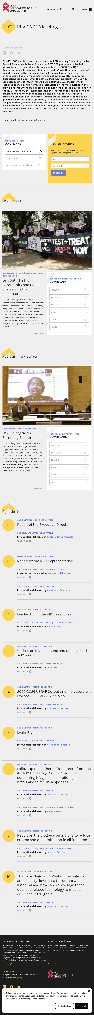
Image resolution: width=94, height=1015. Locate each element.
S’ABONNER (58, 173)
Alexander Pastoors (58, 590)
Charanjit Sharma (57, 708)
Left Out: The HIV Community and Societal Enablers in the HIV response (23, 287)
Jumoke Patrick (56, 852)
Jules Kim (52, 667)
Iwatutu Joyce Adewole (60, 537)
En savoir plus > (8, 964)
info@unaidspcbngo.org (12, 978)
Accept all (81, 1006)
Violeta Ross (54, 626)
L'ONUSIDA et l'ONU (59, 941)
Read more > (39, 333)
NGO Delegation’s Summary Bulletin (17, 435)
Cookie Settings (64, 1006)
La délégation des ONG (15, 941)
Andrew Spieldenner (59, 573)
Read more (22, 541)
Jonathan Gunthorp (58, 794)
